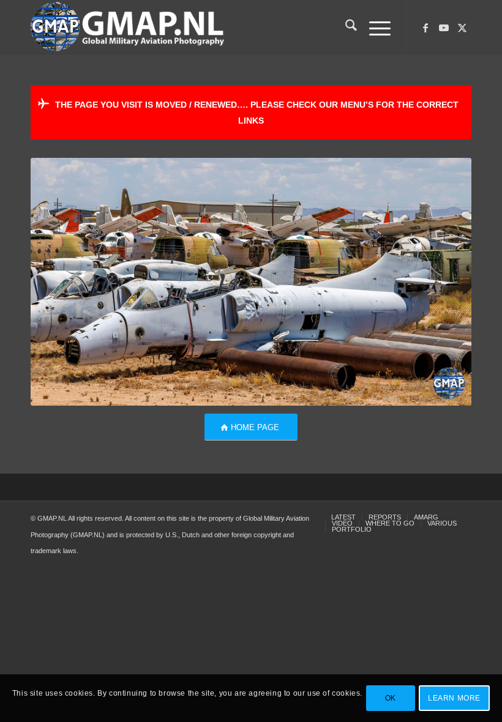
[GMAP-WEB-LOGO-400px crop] (127, 27)
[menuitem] (345, 27)
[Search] (345, 27)
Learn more (454, 698)
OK (390, 698)
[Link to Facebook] (425, 27)
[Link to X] (462, 27)
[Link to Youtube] (444, 27)
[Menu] (374, 27)
